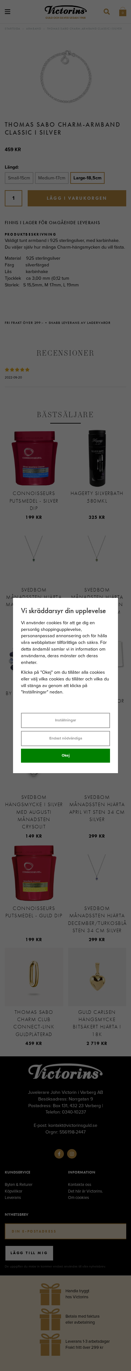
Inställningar (65, 720)
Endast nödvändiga (65, 738)
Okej (66, 755)
